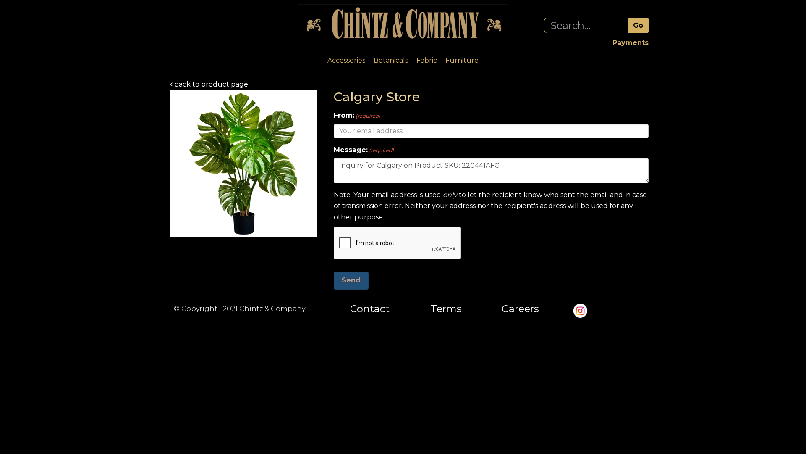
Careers (520, 309)
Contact (370, 309)
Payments (630, 43)
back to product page (210, 84)
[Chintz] (403, 25)
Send (351, 280)
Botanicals (391, 60)
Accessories (346, 60)
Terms (446, 309)
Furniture (462, 60)
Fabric (426, 60)
